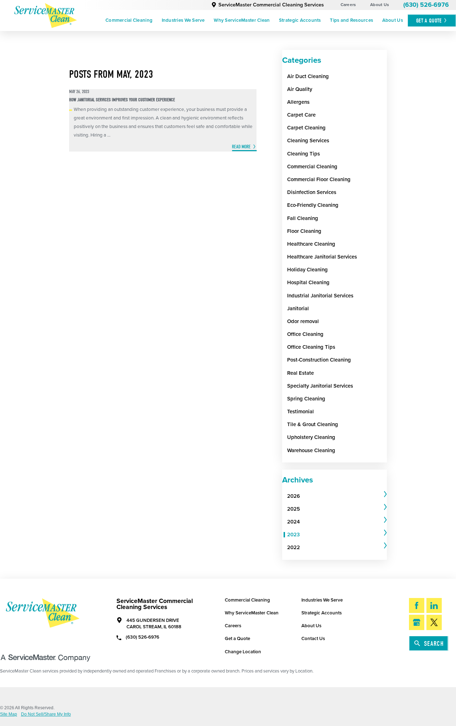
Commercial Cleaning (128, 20)
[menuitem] (129, 20)
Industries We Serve (183, 20)
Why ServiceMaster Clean (242, 20)
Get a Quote (237, 638)
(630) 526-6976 (426, 5)
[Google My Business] (416, 622)
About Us (379, 4)
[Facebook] (416, 605)
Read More (241, 147)
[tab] (337, 496)
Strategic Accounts (300, 20)
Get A (429, 20)
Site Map (8, 714)
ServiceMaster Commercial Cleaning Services (271, 5)
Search (434, 644)
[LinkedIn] (434, 605)
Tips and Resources (351, 20)
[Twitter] (434, 622)
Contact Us (313, 638)
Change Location (243, 652)
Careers (348, 4)
